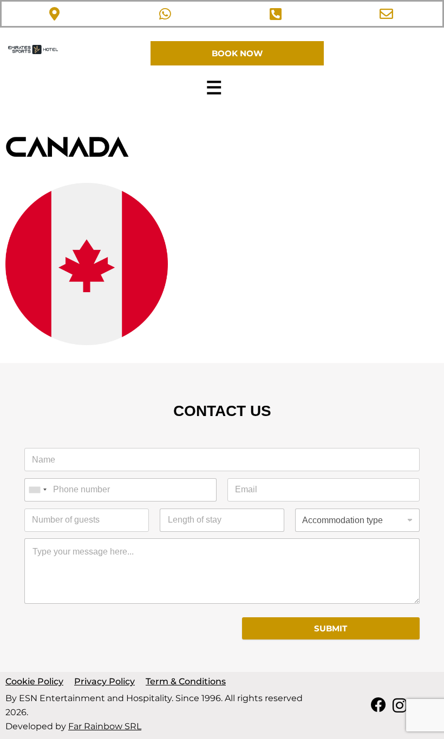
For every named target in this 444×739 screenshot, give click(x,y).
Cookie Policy (34, 681)
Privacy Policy (104, 681)
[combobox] (37, 490)
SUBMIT (330, 628)
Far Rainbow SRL (104, 726)
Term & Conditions (186, 681)
